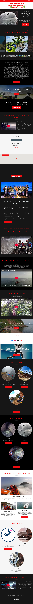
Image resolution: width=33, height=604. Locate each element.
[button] (3, 5)
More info (16, 94)
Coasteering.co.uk (8, 549)
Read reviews (16, 81)
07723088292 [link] (16, 147)
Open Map (16, 328)
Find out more (16, 354)
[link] (16, 7)
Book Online (25, 24)
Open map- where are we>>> (16, 176)
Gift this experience (16, 107)
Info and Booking (8, 222)
